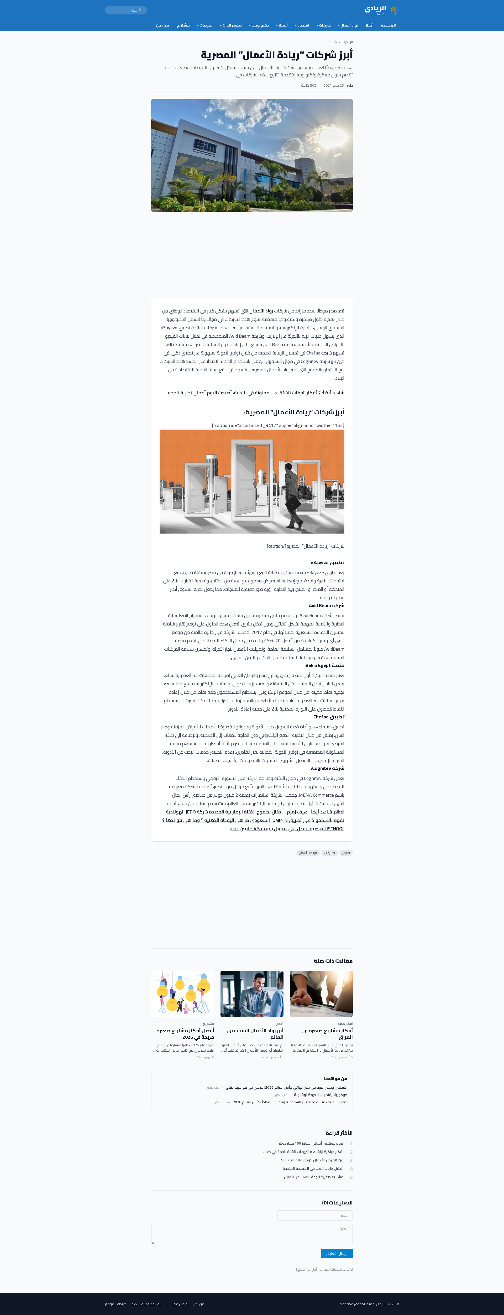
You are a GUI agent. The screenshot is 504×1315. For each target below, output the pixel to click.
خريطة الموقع (115, 1304)
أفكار (282, 25)
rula (350, 85)
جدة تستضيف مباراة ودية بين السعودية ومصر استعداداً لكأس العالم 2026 (290, 1102)
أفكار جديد (345, 1024)
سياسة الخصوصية (154, 1304)
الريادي (348, 42)
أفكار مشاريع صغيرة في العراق (327, 1033)
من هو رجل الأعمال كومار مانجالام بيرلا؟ (312, 1160)
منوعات (205, 25)
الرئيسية (388, 25)
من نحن (162, 25)
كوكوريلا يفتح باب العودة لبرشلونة (320, 1094)
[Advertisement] (252, 255)
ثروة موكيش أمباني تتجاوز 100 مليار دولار (311, 1143)
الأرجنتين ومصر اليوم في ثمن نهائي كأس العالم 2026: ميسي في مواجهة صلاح (286, 1087)
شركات (324, 25)
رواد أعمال (348, 25)
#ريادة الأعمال (308, 853)
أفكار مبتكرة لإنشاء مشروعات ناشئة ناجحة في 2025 (302, 1151)
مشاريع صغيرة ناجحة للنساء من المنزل (313, 1177)
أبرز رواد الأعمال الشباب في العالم (255, 1033)
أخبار (370, 25)
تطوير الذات (231, 25)
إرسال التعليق (337, 1253)
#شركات (329, 853)
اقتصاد (302, 25)
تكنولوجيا (259, 25)
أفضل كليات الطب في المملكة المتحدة (313, 1168)
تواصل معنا (180, 1304)
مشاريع (183, 25)
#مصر (346, 853)
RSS (133, 1304)
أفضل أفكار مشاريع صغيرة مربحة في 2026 (185, 1033)
